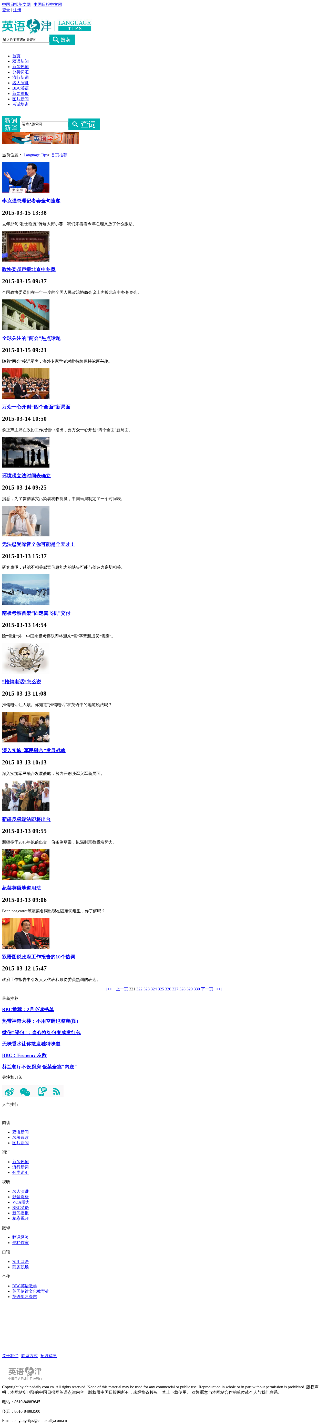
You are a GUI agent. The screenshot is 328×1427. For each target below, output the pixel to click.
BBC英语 (20, 88)
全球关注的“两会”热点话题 (31, 338)
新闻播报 (20, 93)
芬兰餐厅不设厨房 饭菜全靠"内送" (39, 1066)
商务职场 (20, 1267)
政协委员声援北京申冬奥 (29, 269)
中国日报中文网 (48, 4)
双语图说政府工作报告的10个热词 (38, 956)
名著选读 (20, 1137)
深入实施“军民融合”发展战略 (34, 750)
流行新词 (20, 77)
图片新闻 (20, 99)
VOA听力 (21, 1202)
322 (139, 989)
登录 (6, 10)
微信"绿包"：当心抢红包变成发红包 (41, 1032)
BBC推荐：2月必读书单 (28, 1009)
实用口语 (20, 1261)
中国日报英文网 (16, 4)
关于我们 (10, 1356)
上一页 (122, 989)
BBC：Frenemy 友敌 (24, 1055)
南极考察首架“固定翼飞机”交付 (36, 613)
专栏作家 (20, 1242)
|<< (109, 989)
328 (182, 989)
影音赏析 (20, 1197)
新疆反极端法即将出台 (26, 819)
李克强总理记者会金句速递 (31, 200)
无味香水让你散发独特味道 (31, 1043)
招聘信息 (48, 1356)
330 (197, 989)
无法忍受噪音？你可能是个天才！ (38, 544)
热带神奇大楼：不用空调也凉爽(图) (40, 1021)
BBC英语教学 (24, 1286)
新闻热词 (20, 66)
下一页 (207, 989)
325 (161, 989)
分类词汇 (20, 72)
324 (154, 989)
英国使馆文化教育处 (30, 1291)
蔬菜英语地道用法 (21, 888)
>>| (219, 989)
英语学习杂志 (24, 1296)
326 (168, 989)
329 (190, 989)
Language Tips (36, 155)
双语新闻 (20, 61)
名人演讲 (20, 83)
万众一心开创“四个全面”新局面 (36, 406)
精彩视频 (20, 1218)
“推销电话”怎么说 (21, 681)
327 (175, 989)
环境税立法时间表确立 (26, 475)
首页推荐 (59, 155)
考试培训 (20, 104)
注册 (17, 10)
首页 (16, 56)
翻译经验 (20, 1237)
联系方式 (29, 1356)
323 (147, 989)
